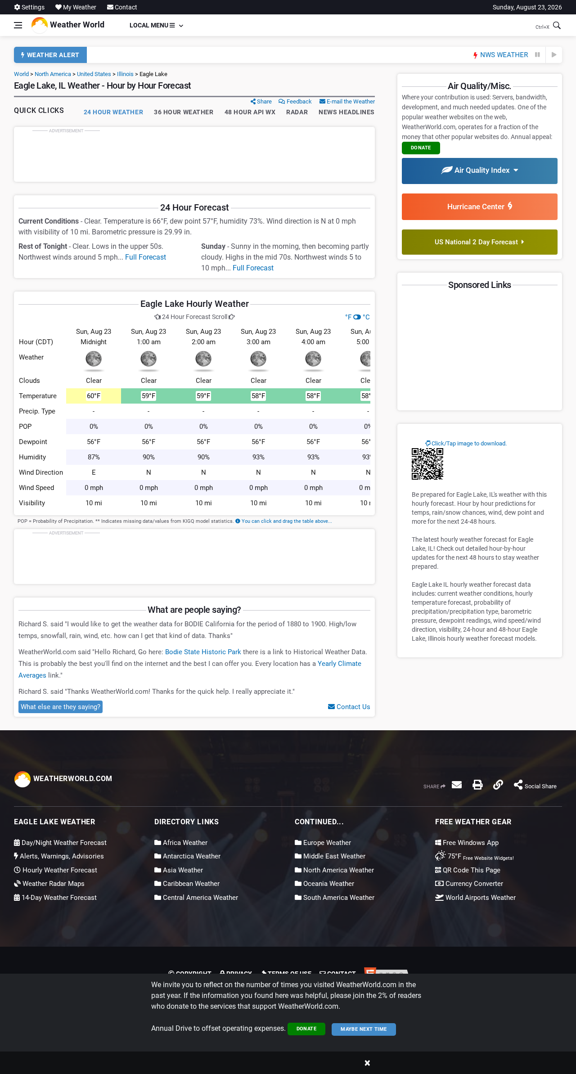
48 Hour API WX (250, 112)
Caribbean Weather (190, 884)
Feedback (298, 101)
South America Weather (338, 898)
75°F (480, 856)
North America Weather (338, 870)
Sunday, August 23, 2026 (527, 7)
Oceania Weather (328, 884)
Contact (125, 7)
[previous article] (538, 55)
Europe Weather (326, 843)
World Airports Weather (480, 898)
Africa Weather (184, 843)
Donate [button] (421, 148)
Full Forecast (145, 257)
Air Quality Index (483, 170)
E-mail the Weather (350, 101)
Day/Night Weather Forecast (63, 843)
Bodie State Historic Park (203, 652)
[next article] (554, 55)
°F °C (357, 317)
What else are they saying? (60, 707)
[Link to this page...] (498, 784)
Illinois (125, 74)
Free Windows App (470, 843)
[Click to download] (427, 463)
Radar (297, 112)
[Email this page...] (456, 784)
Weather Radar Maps (53, 884)
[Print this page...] (477, 784)
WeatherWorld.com (71, 778)
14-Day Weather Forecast (58, 898)
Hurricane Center (477, 206)
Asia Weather (182, 870)
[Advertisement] (194, 154)
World (21, 74)
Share (264, 101)
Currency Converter (473, 884)
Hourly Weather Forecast (59, 870)
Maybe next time (364, 1029)
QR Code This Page (470, 870)
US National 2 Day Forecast (478, 242)
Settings (32, 7)
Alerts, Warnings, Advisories (61, 856)
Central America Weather (199, 898)
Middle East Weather (333, 856)
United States (94, 74)
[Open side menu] (18, 25)
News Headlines (347, 112)
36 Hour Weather (183, 112)
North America (53, 74)
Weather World (76, 24)
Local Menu (150, 25)
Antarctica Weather (190, 856)
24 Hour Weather (113, 112)
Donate (307, 1029)
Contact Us (352, 707)
